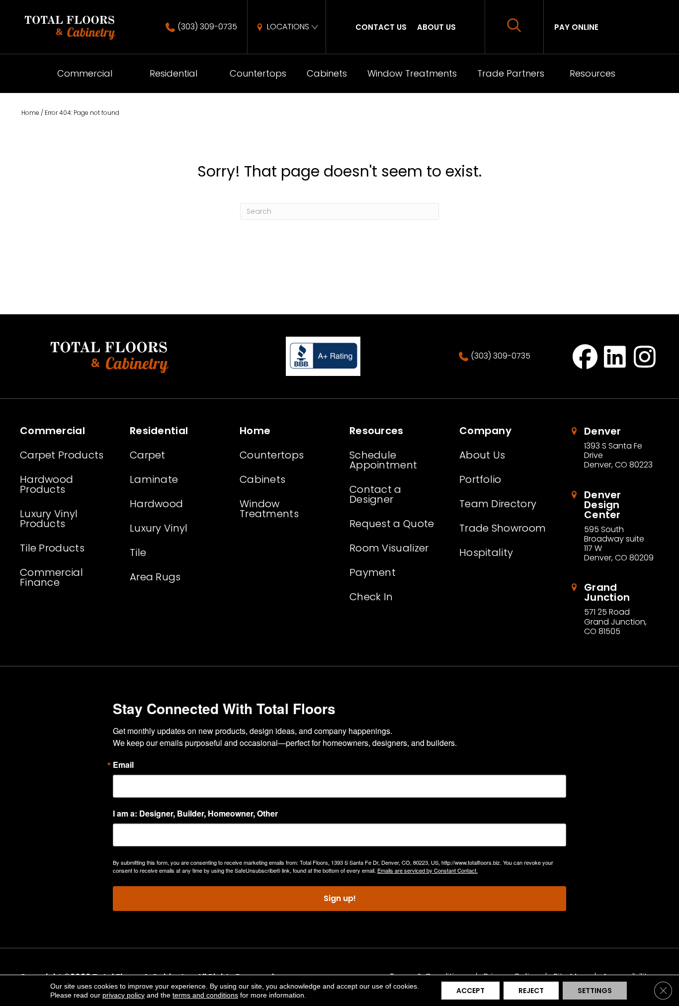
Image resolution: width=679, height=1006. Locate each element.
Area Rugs (155, 577)
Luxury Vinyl (159, 528)
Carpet (148, 455)
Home (30, 112)
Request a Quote (391, 524)
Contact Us (381, 27)
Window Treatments (412, 73)
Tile (138, 552)
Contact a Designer (375, 494)
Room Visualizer (389, 548)
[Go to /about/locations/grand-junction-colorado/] (614, 609)
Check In (371, 597)
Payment (372, 572)
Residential (173, 73)
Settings (595, 991)
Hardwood (156, 504)
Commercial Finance (51, 577)
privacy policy (123, 995)
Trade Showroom (502, 528)
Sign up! (340, 898)
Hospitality (486, 552)
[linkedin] (615, 356)
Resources (592, 73)
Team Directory (497, 504)
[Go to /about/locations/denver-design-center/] (614, 526)
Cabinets (327, 73)
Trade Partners (510, 73)
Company (485, 431)
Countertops (258, 73)
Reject (531, 991)
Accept (470, 991)
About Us (436, 27)
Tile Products (52, 548)
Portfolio (480, 479)
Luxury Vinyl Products (49, 519)
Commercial (84, 73)
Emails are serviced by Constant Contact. (427, 870)
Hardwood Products (46, 484)
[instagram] (645, 356)
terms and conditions (205, 995)
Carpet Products (62, 455)
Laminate (154, 479)
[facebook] (585, 356)
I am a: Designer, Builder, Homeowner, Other (195, 814)
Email (123, 765)
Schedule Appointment (383, 460)
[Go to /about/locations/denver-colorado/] (614, 448)
